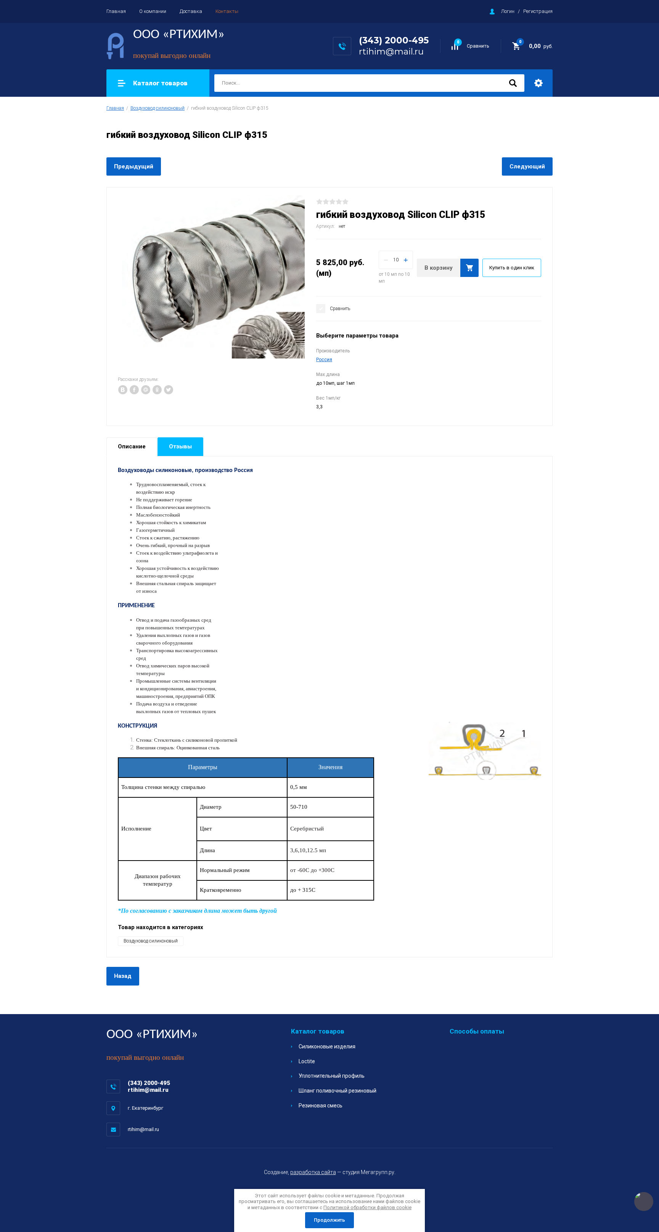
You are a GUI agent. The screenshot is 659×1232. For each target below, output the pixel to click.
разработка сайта (313, 1172)
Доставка (191, 11)
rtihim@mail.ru (391, 51)
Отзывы (180, 446)
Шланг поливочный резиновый (337, 1091)
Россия (324, 359)
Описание (132, 446)
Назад (123, 976)
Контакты (226, 11)
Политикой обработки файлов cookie (367, 1207)
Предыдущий (133, 166)
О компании (152, 11)
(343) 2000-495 (394, 40)
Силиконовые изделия (327, 1046)
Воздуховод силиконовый (157, 108)
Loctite (307, 1061)
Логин (507, 11)
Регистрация (538, 11)
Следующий (527, 166)
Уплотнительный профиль (332, 1076)
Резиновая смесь (320, 1105)
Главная (116, 11)
